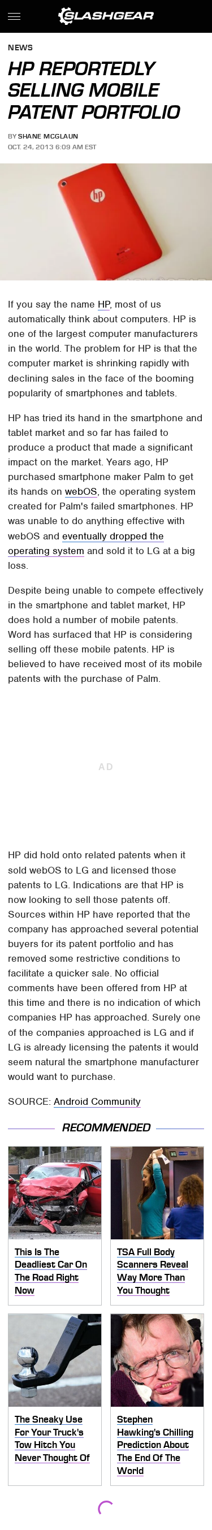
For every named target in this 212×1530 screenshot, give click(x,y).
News (20, 48)
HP (104, 304)
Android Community (97, 1101)
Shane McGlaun (48, 136)
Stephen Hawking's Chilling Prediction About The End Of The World (155, 1445)
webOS (81, 491)
